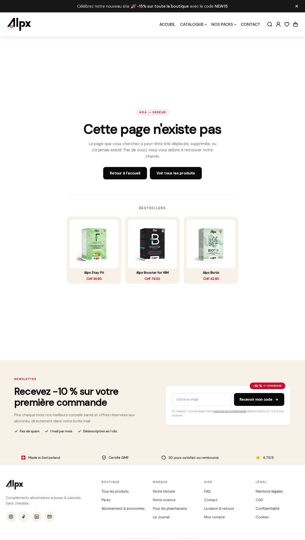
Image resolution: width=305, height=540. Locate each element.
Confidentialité (267, 508)
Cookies (262, 517)
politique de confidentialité (229, 411)
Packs (106, 500)
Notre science (164, 500)
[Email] (49, 517)
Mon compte (214, 517)
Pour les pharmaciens (170, 508)
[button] (295, 24)
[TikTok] (24, 517)
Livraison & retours (219, 508)
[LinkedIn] (36, 517)
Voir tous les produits (176, 173)
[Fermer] (296, 6)
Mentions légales (269, 491)
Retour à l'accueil (125, 173)
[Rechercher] (269, 24)
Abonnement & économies (123, 508)
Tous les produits (115, 491)
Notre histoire (164, 491)
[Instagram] (11, 517)
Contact (211, 500)
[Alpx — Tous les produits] (14, 485)
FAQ (207, 491)
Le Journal (161, 517)
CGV (259, 500)
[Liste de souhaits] (287, 24)
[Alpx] (19, 24)
